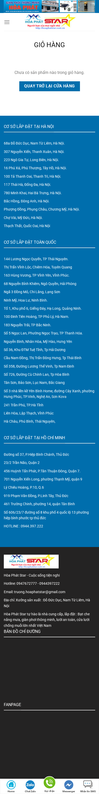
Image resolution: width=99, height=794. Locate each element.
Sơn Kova (59, 397)
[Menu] (7, 22)
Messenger (68, 791)
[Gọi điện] (49, 783)
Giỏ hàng (49, 45)
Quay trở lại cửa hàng (49, 86)
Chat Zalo (30, 791)
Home (11, 791)
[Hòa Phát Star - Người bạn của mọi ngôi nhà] (49, 22)
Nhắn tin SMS (88, 791)
